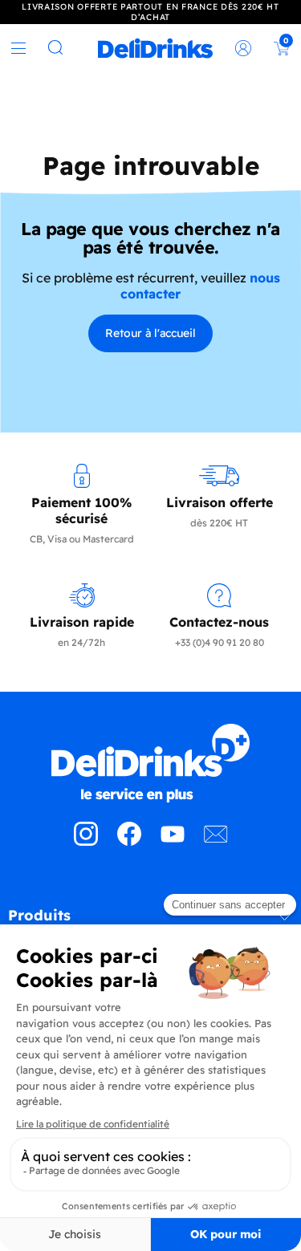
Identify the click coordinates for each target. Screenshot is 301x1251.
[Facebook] (129, 841)
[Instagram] (86, 841)
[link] (155, 48)
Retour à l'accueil (150, 333)
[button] (150, 921)
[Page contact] (216, 841)
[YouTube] (173, 841)
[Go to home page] (150, 763)
